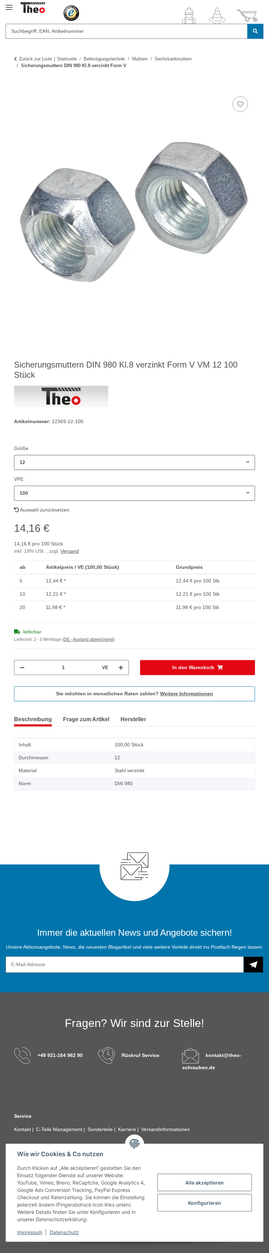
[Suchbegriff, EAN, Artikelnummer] (255, 31)
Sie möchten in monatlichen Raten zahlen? (134, 693)
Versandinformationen (165, 1129)
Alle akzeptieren (204, 1183)
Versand (70, 551)
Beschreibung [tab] (33, 719)
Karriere (127, 1129)
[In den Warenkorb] (19, 87)
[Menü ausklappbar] (9, 4)
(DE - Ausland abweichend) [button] (88, 639)
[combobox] (134, 462)
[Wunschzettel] (217, 16)
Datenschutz (64, 1232)
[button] (189, 16)
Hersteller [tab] (133, 719)
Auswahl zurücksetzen (44, 510)
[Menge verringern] (22, 667)
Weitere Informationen (186, 693)
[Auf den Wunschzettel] (240, 104)
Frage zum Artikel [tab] (86, 719)
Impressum (29, 1232)
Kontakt (23, 1129)
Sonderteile (101, 1129)
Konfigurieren (204, 1203)
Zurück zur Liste (35, 58)
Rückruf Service (140, 1055)
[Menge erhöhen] (121, 667)
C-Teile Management (60, 1129)
